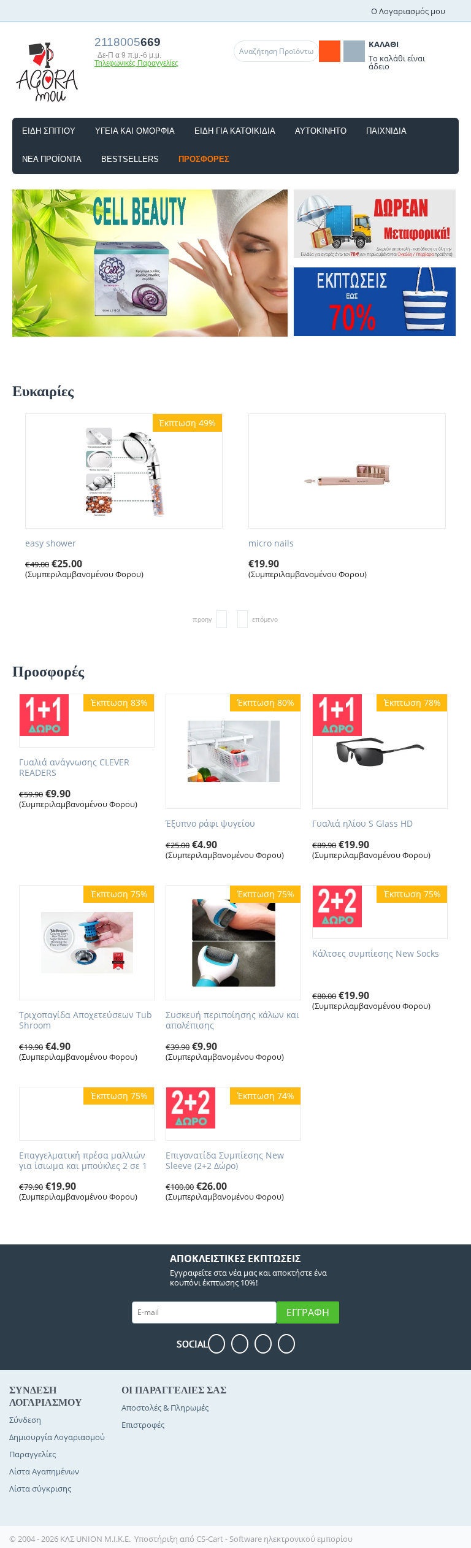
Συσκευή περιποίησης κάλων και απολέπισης (232, 1020)
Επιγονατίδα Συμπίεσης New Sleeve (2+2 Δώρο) (225, 1161)
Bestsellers (130, 159)
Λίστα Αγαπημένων (44, 1471)
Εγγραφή (307, 1312)
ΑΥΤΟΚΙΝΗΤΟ (321, 131)
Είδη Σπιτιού (48, 131)
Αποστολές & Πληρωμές (165, 1407)
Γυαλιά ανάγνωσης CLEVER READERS (74, 767)
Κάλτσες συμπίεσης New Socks (375, 954)
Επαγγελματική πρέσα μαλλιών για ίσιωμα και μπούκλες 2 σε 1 (83, 1161)
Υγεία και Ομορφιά (135, 131)
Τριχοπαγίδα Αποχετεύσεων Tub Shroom (85, 1020)
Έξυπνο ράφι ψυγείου (210, 824)
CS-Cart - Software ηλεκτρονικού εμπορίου (274, 1538)
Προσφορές (203, 159)
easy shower (50, 543)
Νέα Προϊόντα (52, 159)
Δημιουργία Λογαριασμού (57, 1437)
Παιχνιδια (386, 131)
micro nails (271, 543)
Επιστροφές (142, 1424)
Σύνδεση (25, 1419)
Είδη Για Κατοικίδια (234, 131)
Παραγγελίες (32, 1454)
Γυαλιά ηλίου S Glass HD (362, 824)
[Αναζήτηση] (329, 51)
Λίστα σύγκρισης (40, 1488)
